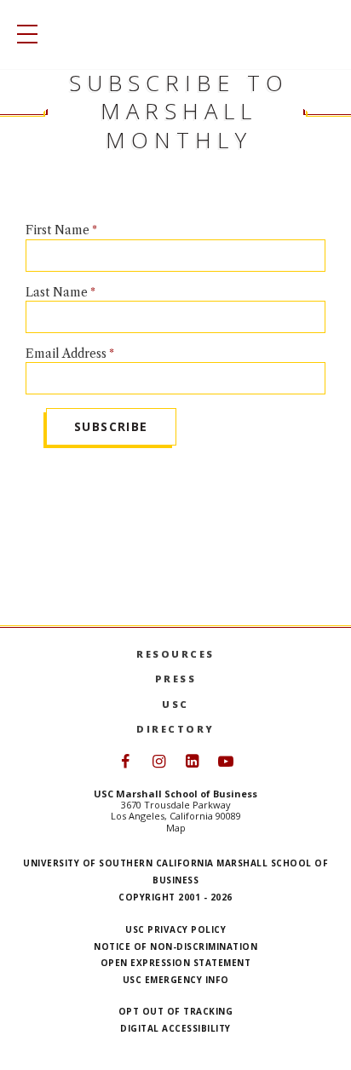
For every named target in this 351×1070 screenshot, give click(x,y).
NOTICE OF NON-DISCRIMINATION (175, 946)
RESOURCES (175, 653)
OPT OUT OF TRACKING (175, 1011)
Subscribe (111, 426)
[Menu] (22, 34)
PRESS (176, 678)
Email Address (66, 353)
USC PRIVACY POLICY (175, 929)
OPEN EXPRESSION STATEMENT (176, 963)
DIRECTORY (175, 728)
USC (175, 704)
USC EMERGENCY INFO (176, 980)
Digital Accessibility (175, 1028)
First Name (57, 230)
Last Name (57, 292)
